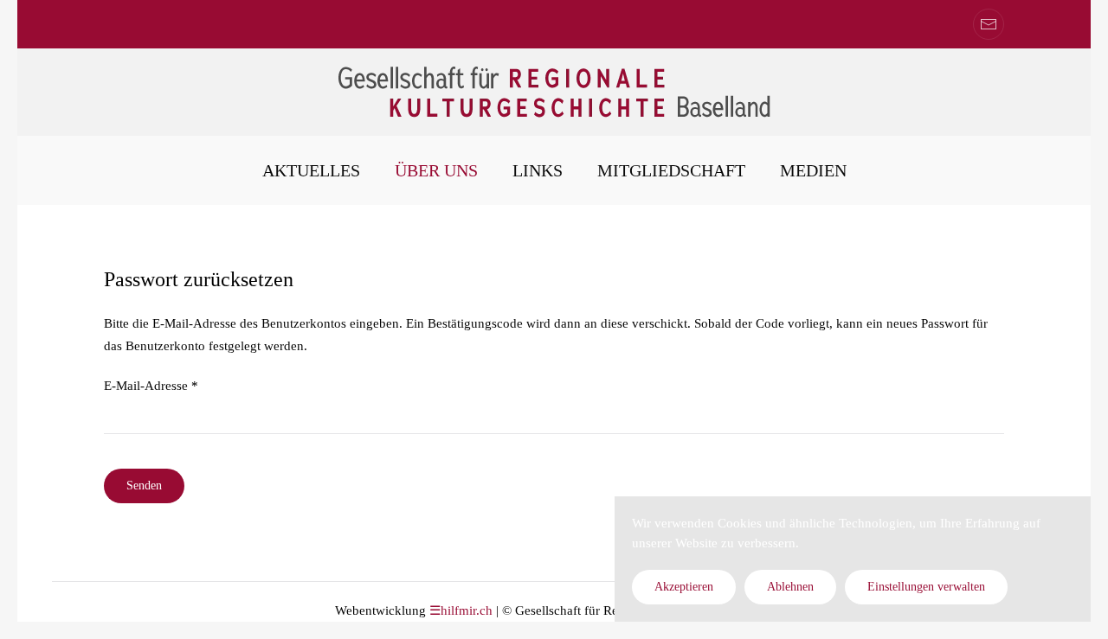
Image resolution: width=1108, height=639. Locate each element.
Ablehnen (790, 586)
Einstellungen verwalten (926, 586)
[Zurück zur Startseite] (554, 92)
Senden (144, 485)
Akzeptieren (683, 586)
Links (537, 170)
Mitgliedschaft (671, 170)
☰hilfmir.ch (461, 610)
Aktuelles (311, 170)
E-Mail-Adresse (151, 386)
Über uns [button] (436, 170)
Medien (813, 170)
